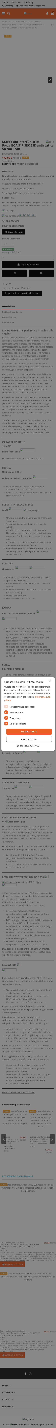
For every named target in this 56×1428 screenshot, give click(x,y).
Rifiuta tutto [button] (29, 739)
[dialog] (28, 714)
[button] (28, 745)
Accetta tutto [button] (29, 731)
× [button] (50, 681)
